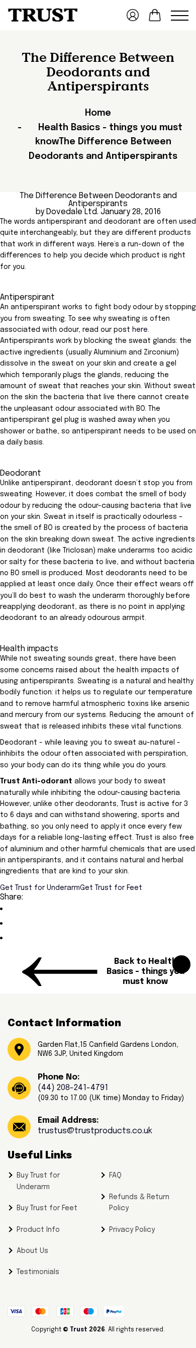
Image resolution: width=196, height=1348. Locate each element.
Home (98, 113)
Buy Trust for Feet (47, 1208)
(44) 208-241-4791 (73, 1088)
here (140, 329)
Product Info (38, 1229)
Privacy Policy (132, 1229)
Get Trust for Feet (111, 887)
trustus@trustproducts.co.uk (95, 1131)
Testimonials (38, 1272)
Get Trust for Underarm (40, 887)
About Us (32, 1250)
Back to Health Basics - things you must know (145, 971)
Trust (78, 1330)
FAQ (115, 1175)
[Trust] (43, 15)
